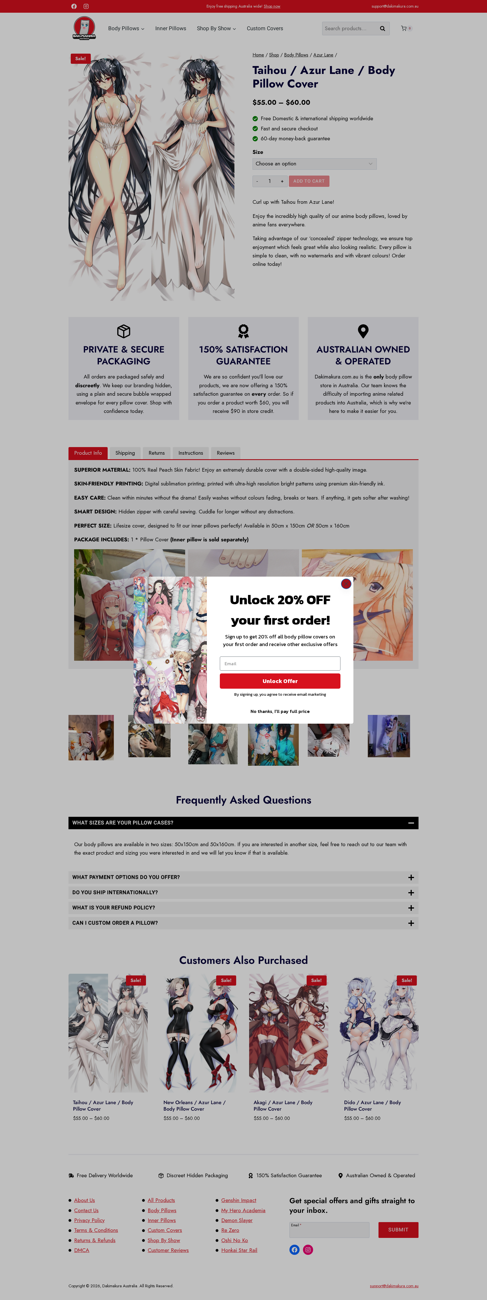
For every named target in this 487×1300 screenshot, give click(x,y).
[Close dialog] (346, 584)
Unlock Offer (280, 681)
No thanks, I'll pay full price (280, 711)
